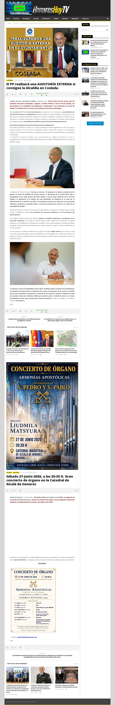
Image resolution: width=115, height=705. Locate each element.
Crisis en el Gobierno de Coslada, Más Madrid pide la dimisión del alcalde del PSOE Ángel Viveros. (41, 350)
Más (75, 94)
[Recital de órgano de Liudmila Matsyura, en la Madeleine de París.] (66, 675)
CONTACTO (85, 18)
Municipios (75, 18)
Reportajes (26, 18)
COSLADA (10, 80)
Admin (26, 80)
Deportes (65, 18)
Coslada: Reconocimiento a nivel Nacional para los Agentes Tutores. (24, 319)
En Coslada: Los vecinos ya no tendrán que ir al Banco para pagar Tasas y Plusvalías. (60, 319)
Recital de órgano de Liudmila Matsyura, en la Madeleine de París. (66, 686)
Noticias (16, 18)
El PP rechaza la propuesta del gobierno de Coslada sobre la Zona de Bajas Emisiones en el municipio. (66, 350)
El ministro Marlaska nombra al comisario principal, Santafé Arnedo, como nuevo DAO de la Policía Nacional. (40, 687)
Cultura (36, 18)
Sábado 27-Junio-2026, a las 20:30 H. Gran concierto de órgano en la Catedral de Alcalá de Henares (39, 480)
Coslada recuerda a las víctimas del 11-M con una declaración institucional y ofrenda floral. (17, 350)
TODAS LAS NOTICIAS (95, 123)
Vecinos (56, 18)
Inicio (8, 18)
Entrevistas (46, 18)
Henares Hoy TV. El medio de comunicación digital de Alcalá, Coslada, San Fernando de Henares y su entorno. (99, 53)
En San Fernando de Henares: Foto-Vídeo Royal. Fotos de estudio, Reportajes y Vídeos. (99, 42)
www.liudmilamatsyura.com (27, 637)
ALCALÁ (9, 472)
